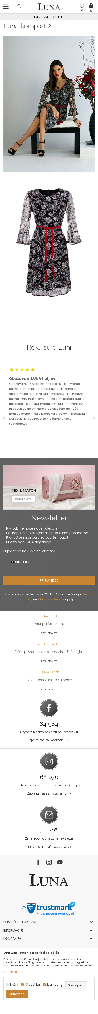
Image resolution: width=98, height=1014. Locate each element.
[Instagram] (49, 862)
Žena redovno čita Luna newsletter (49, 838)
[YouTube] (60, 862)
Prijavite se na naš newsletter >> (49, 846)
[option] (49, 17)
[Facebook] (38, 862)
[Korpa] (91, 2)
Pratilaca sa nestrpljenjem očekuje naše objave (49, 785)
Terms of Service (52, 599)
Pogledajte (49, 633)
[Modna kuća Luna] (49, 7)
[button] (19, 6)
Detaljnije (10, 972)
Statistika (32, 984)
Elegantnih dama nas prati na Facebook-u (49, 732)
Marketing (54, 984)
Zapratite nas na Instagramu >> (49, 793)
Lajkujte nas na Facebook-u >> (49, 740)
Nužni (14, 984)
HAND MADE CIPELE (49, 17)
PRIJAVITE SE (49, 580)
